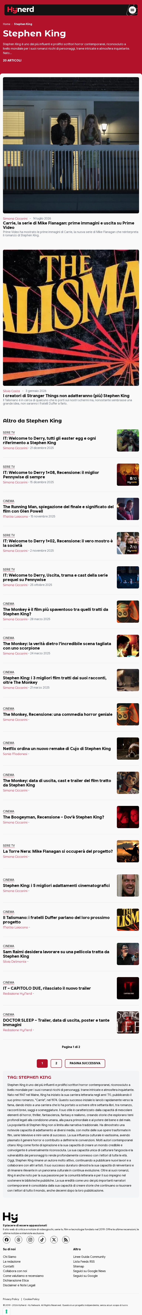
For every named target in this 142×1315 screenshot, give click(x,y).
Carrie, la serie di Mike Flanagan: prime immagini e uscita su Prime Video (68, 225)
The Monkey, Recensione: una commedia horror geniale (57, 714)
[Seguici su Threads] (18, 1239)
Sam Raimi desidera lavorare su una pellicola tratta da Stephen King (56, 954)
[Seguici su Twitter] (54, 1239)
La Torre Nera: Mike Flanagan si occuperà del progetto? (58, 851)
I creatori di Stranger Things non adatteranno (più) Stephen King (66, 395)
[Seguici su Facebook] (6, 1239)
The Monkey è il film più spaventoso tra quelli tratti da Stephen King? (55, 611)
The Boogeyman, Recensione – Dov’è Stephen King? (53, 817)
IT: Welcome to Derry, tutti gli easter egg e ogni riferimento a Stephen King (49, 440)
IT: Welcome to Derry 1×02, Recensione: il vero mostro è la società (58, 543)
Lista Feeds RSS (84, 1262)
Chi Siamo (9, 1257)
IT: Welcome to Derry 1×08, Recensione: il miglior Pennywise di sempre (51, 474)
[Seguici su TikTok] (42, 1239)
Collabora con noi (15, 1271)
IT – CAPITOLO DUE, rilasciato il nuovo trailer (47, 988)
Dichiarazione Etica (16, 1280)
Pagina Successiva (85, 1063)
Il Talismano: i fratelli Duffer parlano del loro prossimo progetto (56, 920)
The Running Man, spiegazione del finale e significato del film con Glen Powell (58, 509)
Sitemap (78, 1266)
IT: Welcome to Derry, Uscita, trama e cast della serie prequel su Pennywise (55, 577)
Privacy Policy (11, 1299)
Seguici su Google (85, 1276)
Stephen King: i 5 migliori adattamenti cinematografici (56, 885)
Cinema (8, 501)
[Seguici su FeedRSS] (66, 1239)
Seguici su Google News (89, 1271)
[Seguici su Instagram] (30, 1239)
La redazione (12, 1262)
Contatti (8, 1266)
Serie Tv (9, 433)
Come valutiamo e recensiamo (23, 1276)
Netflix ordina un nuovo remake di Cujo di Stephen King (57, 748)
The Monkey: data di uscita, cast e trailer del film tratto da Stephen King (57, 783)
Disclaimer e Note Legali (19, 1285)
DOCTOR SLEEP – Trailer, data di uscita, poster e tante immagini (56, 1022)
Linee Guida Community (89, 1257)
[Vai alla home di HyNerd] (21, 10)
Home (6, 24)
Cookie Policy (31, 1299)
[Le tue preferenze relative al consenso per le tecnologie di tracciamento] (6, 1311)
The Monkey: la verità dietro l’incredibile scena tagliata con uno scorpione (57, 646)
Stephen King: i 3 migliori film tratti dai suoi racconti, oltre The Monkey (54, 680)
